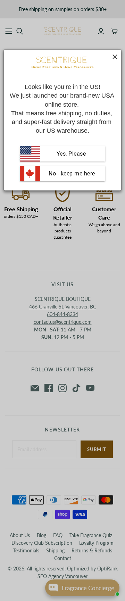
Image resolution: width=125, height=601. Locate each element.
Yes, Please (71, 153)
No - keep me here (71, 173)
